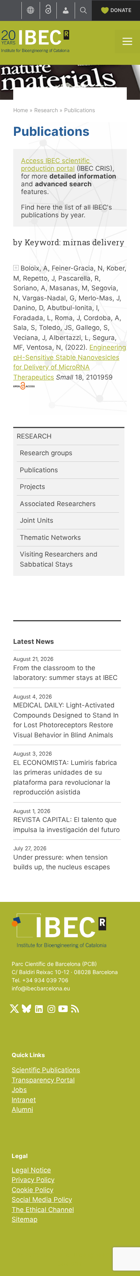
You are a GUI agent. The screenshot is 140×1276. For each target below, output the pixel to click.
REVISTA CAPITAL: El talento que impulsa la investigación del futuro (66, 825)
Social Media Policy (42, 1199)
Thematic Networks (50, 537)
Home (20, 110)
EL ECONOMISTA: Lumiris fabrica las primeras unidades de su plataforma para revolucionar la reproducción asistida (65, 777)
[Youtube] (63, 1008)
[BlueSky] (26, 1008)
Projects (32, 487)
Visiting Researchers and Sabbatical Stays (59, 559)
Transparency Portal (43, 1080)
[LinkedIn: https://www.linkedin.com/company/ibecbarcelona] (38, 1008)
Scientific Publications (46, 1070)
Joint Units (36, 520)
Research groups (46, 453)
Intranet (24, 1100)
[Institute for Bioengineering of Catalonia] (35, 41)
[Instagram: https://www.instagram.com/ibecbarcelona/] (51, 1008)
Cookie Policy (32, 1190)
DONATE (120, 10)
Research (46, 110)
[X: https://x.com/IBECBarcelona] (14, 1008)
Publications (39, 470)
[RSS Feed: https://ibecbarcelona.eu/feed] (75, 1008)
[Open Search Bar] (83, 10)
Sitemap (24, 1219)
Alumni (22, 1109)
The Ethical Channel (43, 1210)
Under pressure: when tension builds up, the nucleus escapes (61, 862)
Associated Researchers (58, 504)
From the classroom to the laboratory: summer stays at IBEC (65, 673)
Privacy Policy (33, 1180)
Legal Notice (31, 1170)
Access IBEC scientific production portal (56, 164)
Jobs (19, 1090)
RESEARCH (34, 436)
